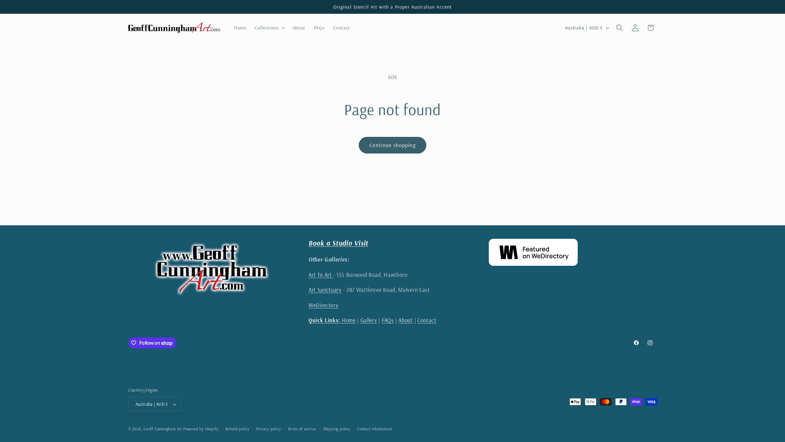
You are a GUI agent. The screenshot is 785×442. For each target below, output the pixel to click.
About (405, 320)
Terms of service (302, 428)
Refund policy (237, 428)
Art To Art (320, 274)
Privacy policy (268, 428)
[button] (269, 27)
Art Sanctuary (325, 289)
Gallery (368, 320)
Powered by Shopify (201, 428)
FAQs (388, 320)
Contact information (374, 428)
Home (332, 320)
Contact (426, 320)
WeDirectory (323, 305)
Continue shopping (392, 145)
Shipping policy (336, 428)
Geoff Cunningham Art (163, 428)
